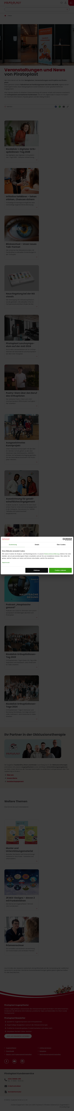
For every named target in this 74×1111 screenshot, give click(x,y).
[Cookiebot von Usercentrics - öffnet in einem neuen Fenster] (64, 539)
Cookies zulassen (60, 570)
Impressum (6, 562)
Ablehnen (37, 570)
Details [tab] (37, 544)
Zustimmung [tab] (13, 544)
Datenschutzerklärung (51, 554)
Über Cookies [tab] (61, 544)
